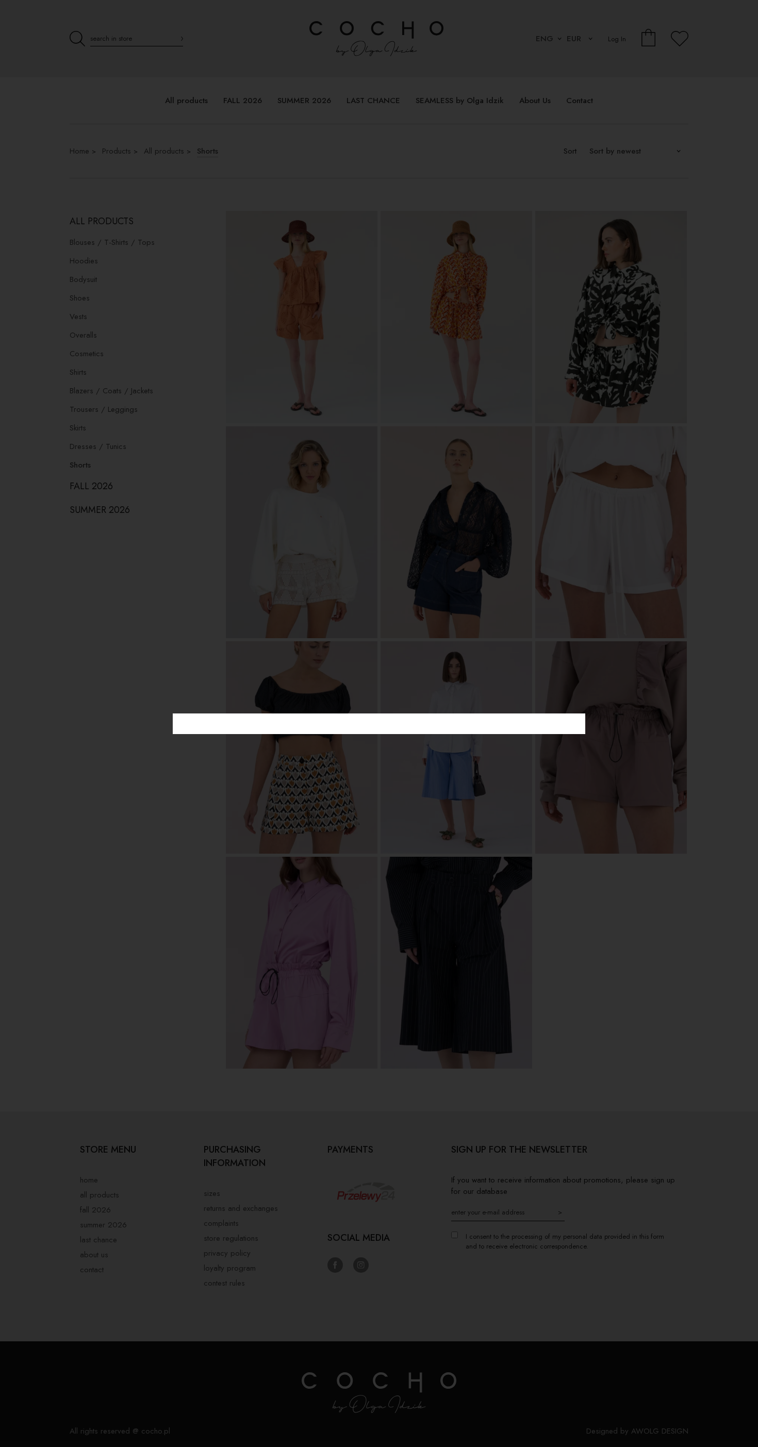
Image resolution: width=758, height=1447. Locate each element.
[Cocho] (379, 38)
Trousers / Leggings (104, 409)
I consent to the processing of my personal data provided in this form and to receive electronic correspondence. (565, 1241)
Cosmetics (87, 353)
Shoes (80, 298)
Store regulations (231, 1238)
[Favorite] (679, 39)
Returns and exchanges (241, 1208)
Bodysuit (83, 279)
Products (116, 151)
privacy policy (227, 1253)
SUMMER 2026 (100, 510)
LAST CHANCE (98, 1239)
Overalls (83, 335)
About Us (94, 1254)
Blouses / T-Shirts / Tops (112, 242)
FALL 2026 (91, 486)
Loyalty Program (230, 1268)
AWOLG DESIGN (659, 1431)
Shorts (207, 151)
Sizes (212, 1193)
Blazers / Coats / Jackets (111, 390)
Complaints (221, 1223)
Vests (78, 316)
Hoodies (84, 261)
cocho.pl (155, 1431)
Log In (617, 39)
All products (164, 151)
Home (79, 151)
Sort (570, 151)
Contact (92, 1269)
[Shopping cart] (648, 39)
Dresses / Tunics (98, 446)
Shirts (78, 372)
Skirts (78, 428)
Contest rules (224, 1283)
